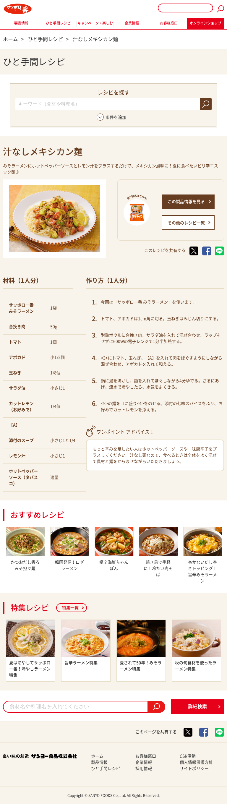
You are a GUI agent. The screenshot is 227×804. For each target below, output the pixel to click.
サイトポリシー (194, 768)
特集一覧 (70, 608)
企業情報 (132, 23)
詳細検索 (197, 706)
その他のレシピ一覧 (186, 223)
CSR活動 (188, 756)
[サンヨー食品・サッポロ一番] (18, 9)
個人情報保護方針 (196, 762)
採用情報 (143, 768)
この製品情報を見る (186, 202)
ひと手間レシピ (58, 23)
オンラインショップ (205, 23)
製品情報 (21, 23)
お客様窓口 (169, 23)
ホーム (97, 756)
